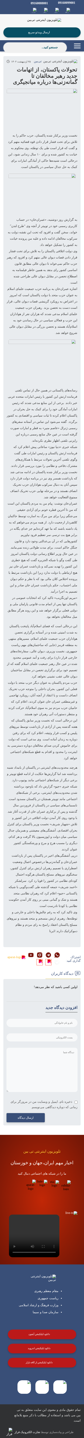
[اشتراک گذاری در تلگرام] (48, 955)
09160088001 (39, 3)
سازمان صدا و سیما (45, 1312)
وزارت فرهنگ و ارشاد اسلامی (38, 1305)
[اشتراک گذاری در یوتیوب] (31, 955)
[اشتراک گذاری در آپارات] (16, 957)
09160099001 (66, 2)
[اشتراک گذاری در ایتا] (48, 962)
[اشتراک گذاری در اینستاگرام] (40, 955)
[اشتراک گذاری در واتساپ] (57, 955)
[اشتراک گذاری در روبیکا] (40, 962)
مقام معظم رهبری (46, 1291)
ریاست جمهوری (48, 1298)
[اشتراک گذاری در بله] (57, 962)
